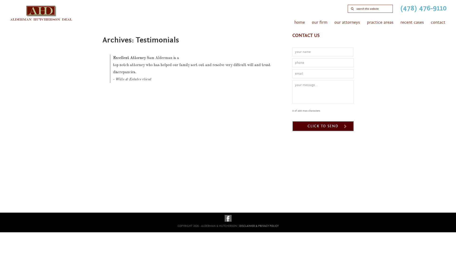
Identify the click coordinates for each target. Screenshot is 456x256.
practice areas (380, 22)
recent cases (412, 22)
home (299, 22)
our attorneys (347, 22)
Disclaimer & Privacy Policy (259, 226)
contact (438, 22)
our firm (320, 22)
